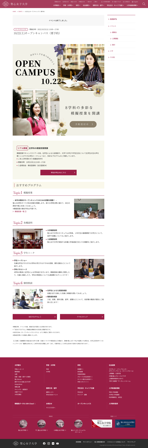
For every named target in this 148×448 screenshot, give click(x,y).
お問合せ (127, 2)
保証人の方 (74, 2)
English (136, 2)
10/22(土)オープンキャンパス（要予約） (35, 11)
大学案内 (56, 5)
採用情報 (78, 442)
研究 (77, 5)
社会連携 (86, 5)
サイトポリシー (87, 442)
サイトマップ (131, 442)
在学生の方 (66, 2)
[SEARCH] (144, 4)
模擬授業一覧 (19, 211)
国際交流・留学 (98, 5)
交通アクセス (117, 2)
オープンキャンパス (84, 403)
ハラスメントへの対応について (116, 442)
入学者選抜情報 (132, 5)
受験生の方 (58, 2)
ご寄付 (95, 2)
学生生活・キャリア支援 (114, 5)
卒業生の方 (82, 2)
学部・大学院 (67, 5)
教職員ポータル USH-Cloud (24, 403)
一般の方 (89, 2)
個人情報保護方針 (99, 442)
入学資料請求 (106, 2)
